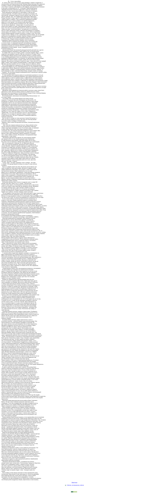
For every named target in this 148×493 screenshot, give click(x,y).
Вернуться (74, 482)
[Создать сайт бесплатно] (74, 492)
